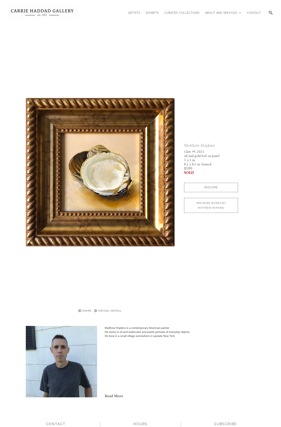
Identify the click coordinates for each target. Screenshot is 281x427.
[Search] (271, 13)
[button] (223, 13)
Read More (114, 396)
